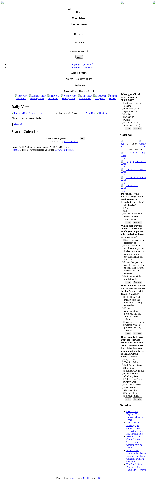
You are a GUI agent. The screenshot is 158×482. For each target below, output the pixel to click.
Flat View (53, 98)
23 (133, 177)
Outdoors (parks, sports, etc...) (132, 110)
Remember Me (77, 51)
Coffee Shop (130, 382)
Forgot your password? (82, 64)
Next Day (90, 113)
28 (127, 185)
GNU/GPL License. (64, 149)
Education (129, 117)
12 (142, 161)
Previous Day (35, 113)
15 (130, 169)
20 (144, 169)
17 (136, 169)
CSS (99, 478)
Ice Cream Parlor (132, 384)
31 (136, 185)
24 (136, 177)
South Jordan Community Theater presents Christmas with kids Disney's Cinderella (136, 456)
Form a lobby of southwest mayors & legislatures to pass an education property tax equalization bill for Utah (134, 252)
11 (139, 161)
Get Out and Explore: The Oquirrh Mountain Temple (135, 415)
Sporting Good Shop (134, 370)
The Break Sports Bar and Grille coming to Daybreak (136, 467)
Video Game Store (133, 379)
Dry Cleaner (130, 359)
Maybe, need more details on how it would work (133, 216)
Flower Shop (130, 393)
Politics (127, 114)
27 (144, 177)
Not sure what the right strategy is (132, 277)
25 (139, 177)
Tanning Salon (131, 362)
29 (130, 185)
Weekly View (68, 98)
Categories (100, 98)
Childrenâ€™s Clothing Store (131, 375)
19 (142, 169)
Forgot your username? (82, 67)
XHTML (87, 478)
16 (133, 169)
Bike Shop (129, 368)
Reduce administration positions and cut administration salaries (132, 314)
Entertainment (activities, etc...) (132, 124)
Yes (126, 208)
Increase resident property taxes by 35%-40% (132, 327)
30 (133, 185)
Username (79, 34)
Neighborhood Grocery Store (131, 388)
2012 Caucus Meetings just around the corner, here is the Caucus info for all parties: (135, 428)
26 (142, 177)
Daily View (85, 98)
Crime (127, 119)
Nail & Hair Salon (133, 365)
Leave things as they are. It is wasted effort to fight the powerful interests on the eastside (134, 268)
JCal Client (71, 141)
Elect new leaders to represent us (134, 241)
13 (144, 161)
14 (127, 169)
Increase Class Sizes (134, 322)
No (125, 210)
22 (130, 177)
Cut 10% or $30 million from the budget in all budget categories (133, 301)
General (18, 124)
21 (127, 177)
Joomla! (15, 149)
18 (139, 169)
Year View (21, 98)
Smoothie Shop (131, 395)
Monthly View (37, 98)
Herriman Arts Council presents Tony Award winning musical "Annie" (134, 442)
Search (112, 98)
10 (136, 161)
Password (79, 42)
